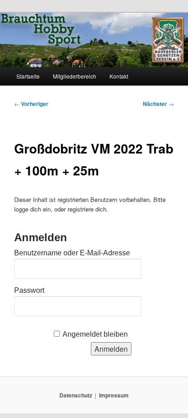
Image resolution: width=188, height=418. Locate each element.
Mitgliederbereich (74, 76)
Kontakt (119, 76)
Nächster (158, 104)
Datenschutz (75, 395)
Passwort (29, 290)
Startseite (28, 76)
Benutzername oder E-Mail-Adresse (72, 253)
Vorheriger (31, 104)
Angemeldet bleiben (95, 334)
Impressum (114, 395)
